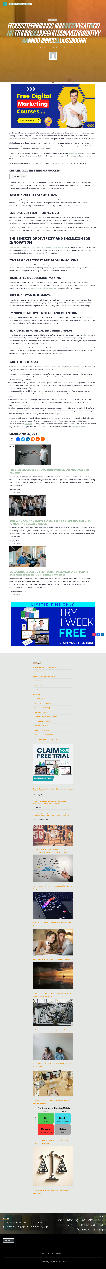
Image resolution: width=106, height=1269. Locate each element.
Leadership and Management (45, 717)
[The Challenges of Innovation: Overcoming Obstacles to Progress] (33, 455)
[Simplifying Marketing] (5, 4)
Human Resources (41, 726)
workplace (62, 163)
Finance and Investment (43, 735)
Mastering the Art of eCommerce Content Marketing (53, 959)
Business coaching (39, 672)
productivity (73, 153)
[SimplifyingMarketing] (94, 634)
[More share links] (43, 439)
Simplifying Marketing (20, 4)
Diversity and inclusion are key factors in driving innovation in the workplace (38, 247)
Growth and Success (41, 730)
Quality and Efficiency (42, 712)
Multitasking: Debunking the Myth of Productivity (51, 1030)
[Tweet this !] (23, 439)
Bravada (52, 1262)
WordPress (61, 1262)
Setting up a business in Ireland (45, 667)
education (28, 424)
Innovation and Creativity (44, 721)
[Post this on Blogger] (33, 439)
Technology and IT (41, 699)
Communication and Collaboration (47, 739)
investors (87, 335)
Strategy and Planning (42, 703)
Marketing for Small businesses (44, 676)
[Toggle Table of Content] (22, 176)
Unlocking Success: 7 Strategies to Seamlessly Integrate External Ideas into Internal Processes (48, 573)
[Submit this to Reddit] (38, 439)
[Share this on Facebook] (18, 439)
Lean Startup (38, 690)
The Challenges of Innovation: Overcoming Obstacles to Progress (49, 471)
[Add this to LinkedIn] (28, 439)
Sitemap (8, 1240)
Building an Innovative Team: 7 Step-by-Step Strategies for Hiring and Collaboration (50, 522)
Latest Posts (37, 685)
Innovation (53, 20)
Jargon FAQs (37, 694)
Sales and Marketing (42, 708)
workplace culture (79, 426)
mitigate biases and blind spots (41, 288)
